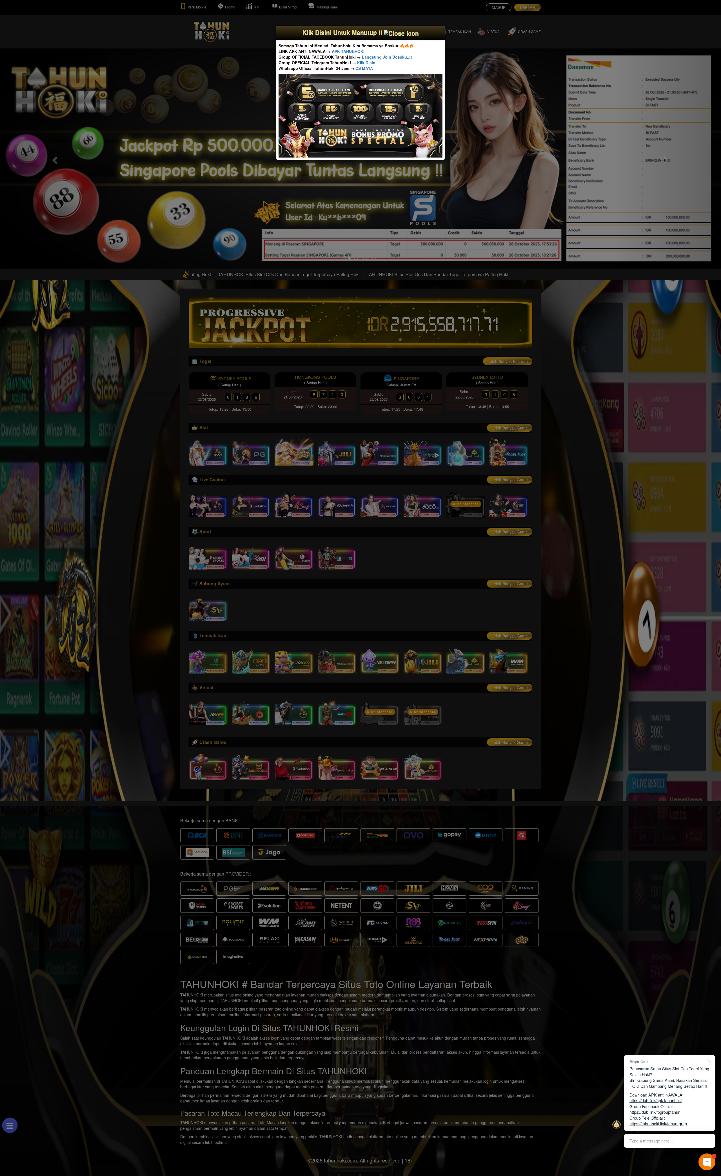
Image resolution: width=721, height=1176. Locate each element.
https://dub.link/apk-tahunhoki (655, 1100)
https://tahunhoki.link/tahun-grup (658, 1123)
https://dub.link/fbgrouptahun (654, 1112)
